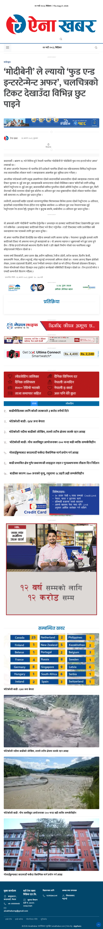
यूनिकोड (44, 919)
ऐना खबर (14, 138)
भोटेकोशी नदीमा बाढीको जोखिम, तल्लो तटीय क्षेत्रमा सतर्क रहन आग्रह (47, 432)
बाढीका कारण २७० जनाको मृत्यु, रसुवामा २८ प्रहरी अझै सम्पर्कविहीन (47, 474)
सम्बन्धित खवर (51, 628)
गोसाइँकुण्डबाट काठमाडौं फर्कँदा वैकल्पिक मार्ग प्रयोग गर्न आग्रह (44, 453)
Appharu (77, 926)
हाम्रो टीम (8, 919)
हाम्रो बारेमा (19, 919)
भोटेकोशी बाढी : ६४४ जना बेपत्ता (27, 421)
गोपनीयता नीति (31, 919)
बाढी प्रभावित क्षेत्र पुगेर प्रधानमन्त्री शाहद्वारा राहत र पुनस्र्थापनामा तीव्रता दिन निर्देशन (54, 463)
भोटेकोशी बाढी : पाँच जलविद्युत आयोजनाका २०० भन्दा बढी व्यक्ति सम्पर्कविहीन (52, 442)
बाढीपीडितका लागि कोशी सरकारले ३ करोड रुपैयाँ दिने (39, 411)
